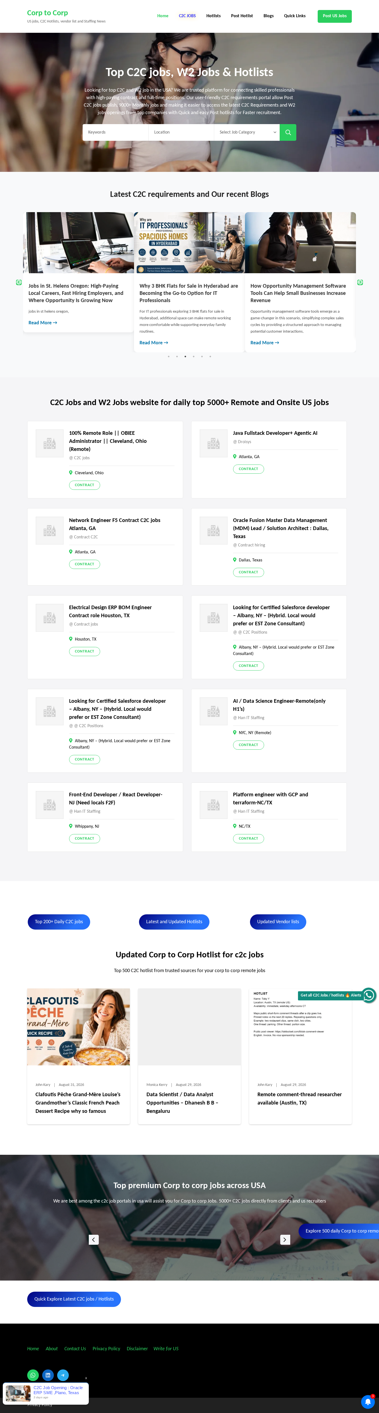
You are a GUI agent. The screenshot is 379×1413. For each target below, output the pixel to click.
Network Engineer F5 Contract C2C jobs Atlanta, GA (114, 524)
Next (360, 282)
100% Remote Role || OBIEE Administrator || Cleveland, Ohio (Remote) (108, 441)
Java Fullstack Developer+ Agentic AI (275, 433)
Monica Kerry (156, 1085)
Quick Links (294, 16)
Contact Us (75, 1349)
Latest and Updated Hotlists (174, 922)
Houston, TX (85, 639)
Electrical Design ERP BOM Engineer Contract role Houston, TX (110, 612)
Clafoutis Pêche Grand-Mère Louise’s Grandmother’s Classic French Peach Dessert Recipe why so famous (78, 1103)
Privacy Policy (106, 1349)
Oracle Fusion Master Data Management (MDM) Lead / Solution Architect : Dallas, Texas (281, 528)
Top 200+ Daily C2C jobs (59, 922)
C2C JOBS (187, 16)
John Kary (43, 1085)
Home (162, 16)
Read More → (43, 343)
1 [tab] (168, 356)
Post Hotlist (242, 16)
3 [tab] (185, 356)
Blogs (269, 16)
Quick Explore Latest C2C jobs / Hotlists (74, 1299)
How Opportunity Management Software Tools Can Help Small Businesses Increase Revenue (187, 293)
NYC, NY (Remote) (255, 733)
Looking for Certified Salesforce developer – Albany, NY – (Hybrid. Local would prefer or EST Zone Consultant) (281, 616)
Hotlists (213, 16)
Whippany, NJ (87, 826)
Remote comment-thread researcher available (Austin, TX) (299, 1099)
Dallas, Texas (250, 560)
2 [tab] (177, 356)
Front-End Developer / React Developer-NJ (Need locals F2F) (115, 799)
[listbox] (189, 1240)
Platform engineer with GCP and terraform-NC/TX (270, 799)
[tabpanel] (78, 282)
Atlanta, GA (249, 457)
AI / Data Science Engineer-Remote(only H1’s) (279, 705)
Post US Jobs (335, 16)
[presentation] (94, 1240)
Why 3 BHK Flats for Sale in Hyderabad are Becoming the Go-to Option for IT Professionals (78, 293)
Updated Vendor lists (278, 922)
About (52, 1349)
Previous (19, 282)
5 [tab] (202, 356)
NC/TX (244, 826)
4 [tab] (193, 356)
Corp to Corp (47, 13)
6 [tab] (210, 356)
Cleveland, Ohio (89, 473)
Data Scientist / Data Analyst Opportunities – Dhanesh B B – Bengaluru (182, 1103)
